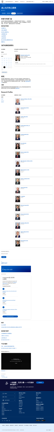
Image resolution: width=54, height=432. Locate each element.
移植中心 (3, 41)
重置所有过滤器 (4, 72)
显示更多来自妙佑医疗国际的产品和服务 (8, 348)
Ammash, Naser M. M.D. (25, 107)
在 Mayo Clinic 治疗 (19, 13)
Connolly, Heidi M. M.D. (25, 134)
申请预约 (3, 257)
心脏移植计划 (4, 34)
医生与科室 (13, 13)
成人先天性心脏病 (8, 8)
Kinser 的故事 (3, 324)
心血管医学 (3, 36)
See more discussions (10, 316)
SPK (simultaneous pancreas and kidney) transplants (9, 301)
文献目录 (17, 88)
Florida (2, 99)
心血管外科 (3, 37)
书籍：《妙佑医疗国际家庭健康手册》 (8, 346)
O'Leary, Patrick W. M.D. (25, 214)
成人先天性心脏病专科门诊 (7, 39)
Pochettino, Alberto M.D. (25, 222)
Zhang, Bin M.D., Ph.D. (24, 240)
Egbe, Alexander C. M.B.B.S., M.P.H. (26, 160)
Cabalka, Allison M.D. (24, 116)
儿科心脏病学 (4, 30)
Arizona (2, 98)
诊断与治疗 (8, 13)
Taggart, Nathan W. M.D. (25, 231)
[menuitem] (3, 13)
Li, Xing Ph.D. (23, 196)
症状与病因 (3, 13)
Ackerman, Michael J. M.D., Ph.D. (26, 98)
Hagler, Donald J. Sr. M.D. (25, 169)
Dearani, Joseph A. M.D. (25, 152)
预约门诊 (4, 10)
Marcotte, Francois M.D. (25, 205)
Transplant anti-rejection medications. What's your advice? (10, 310)
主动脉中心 (3, 28)
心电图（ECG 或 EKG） (5, 335)
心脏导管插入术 (4, 337)
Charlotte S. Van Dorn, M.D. (25, 55)
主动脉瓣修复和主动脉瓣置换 (6, 333)
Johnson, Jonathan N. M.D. (25, 178)
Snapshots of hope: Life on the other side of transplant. (10, 292)
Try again (16, 363)
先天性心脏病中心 (5, 32)
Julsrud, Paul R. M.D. (24, 187)
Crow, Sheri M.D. (23, 143)
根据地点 (2, 52)
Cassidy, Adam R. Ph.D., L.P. (25, 125)
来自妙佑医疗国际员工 (5, 251)
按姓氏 (2, 56)
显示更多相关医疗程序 (5, 339)
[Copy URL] (21, 361)
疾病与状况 (3, 4)
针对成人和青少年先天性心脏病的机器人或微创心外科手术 (11, 327)
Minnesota (2, 100)
